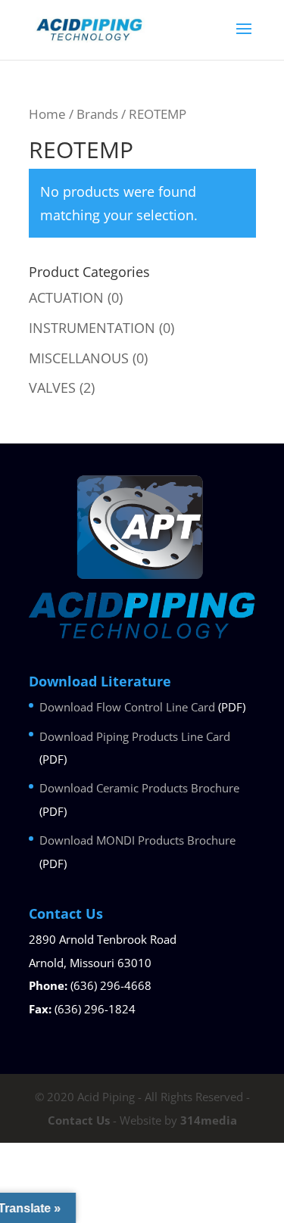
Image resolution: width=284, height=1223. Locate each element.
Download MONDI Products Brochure (137, 840)
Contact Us (79, 1120)
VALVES (52, 387)
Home (47, 114)
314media (208, 1120)
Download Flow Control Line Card (127, 706)
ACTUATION (66, 297)
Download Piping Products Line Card (134, 736)
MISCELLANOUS (79, 358)
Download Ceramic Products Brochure (139, 787)
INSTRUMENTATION (92, 328)
